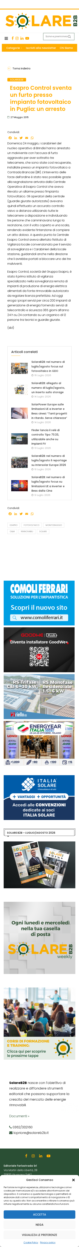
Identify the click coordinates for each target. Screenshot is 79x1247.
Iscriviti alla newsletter (41, 48)
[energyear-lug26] (39, 723)
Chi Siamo (66, 48)
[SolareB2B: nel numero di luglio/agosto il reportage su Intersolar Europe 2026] (19, 462)
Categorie (13, 48)
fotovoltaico (31, 525)
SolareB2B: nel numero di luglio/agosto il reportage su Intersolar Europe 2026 (49, 460)
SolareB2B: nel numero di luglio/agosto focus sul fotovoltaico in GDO (48, 366)
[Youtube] (27, 38)
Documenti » (19, 1116)
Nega (39, 1225)
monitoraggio (54, 525)
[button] (73, 1180)
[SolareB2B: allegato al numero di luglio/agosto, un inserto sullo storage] (19, 389)
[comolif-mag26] (39, 582)
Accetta (39, 1214)
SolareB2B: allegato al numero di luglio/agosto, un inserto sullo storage (48, 387)
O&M (12, 531)
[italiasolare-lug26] (39, 777)
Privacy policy (47, 1242)
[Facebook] (13, 38)
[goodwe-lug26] (39, 629)
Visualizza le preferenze (39, 1235)
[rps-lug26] (39, 676)
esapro (13, 525)
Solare (43, 531)
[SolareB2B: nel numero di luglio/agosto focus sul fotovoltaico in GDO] (19, 368)
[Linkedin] (22, 38)
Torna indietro (21, 68)
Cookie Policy (31, 1242)
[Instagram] (17, 38)
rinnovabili (27, 531)
